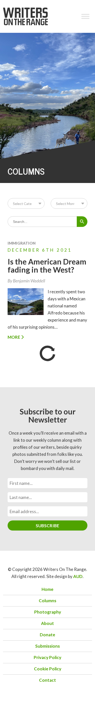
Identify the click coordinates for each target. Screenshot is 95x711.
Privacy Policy (47, 657)
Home (47, 589)
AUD (78, 576)
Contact (47, 680)
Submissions (47, 646)
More (14, 337)
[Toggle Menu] (85, 16)
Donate (47, 634)
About (47, 623)
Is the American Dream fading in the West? (47, 265)
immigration (21, 243)
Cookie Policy (47, 668)
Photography (47, 612)
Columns (47, 600)
